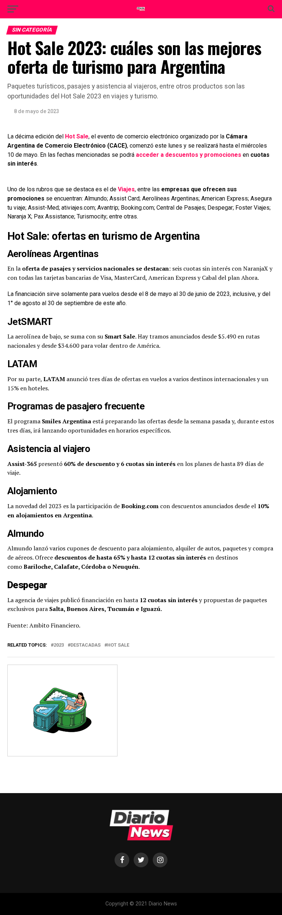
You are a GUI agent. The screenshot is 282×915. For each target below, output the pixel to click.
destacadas (85, 645)
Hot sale (118, 645)
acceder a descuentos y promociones (188, 154)
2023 (59, 645)
